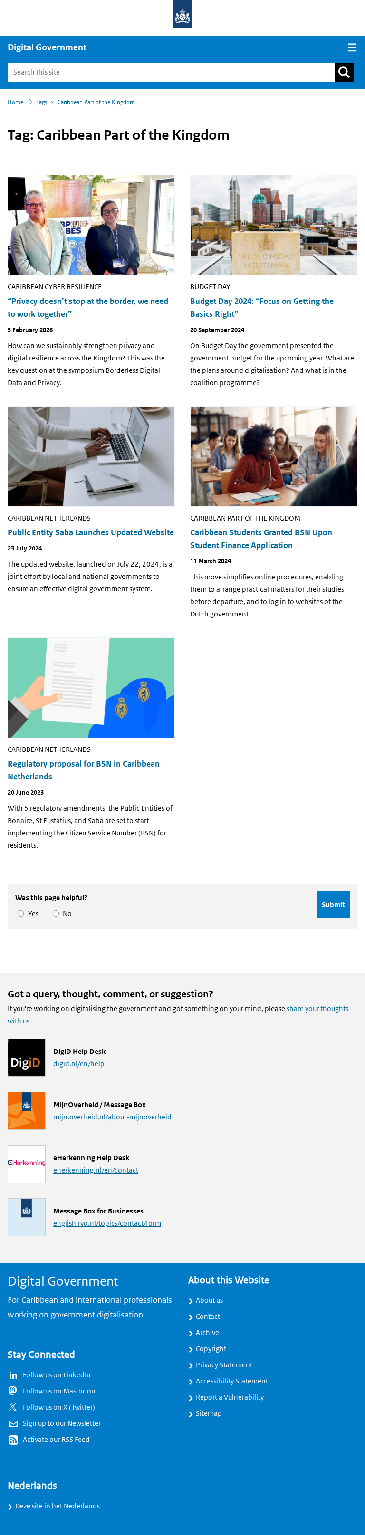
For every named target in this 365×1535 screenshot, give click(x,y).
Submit (333, 904)
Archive (207, 1332)
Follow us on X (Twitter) (59, 1407)
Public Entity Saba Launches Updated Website (91, 533)
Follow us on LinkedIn (57, 1375)
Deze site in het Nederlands (57, 1506)
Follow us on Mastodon (59, 1391)
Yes (31, 914)
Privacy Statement (224, 1365)
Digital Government (47, 47)
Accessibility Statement (232, 1381)
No (65, 914)
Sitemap (209, 1413)
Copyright (211, 1349)
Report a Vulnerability (230, 1397)
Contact (208, 1316)
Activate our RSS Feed (56, 1439)
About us (209, 1300)
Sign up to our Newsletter (62, 1423)
